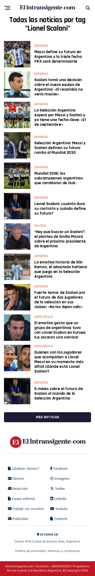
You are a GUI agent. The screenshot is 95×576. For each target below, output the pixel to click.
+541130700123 (60, 566)
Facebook (60, 468)
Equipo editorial (23, 498)
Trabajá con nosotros (28, 509)
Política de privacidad (30, 551)
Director (18, 478)
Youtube (61, 509)
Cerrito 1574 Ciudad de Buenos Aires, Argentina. (48, 538)
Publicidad (20, 519)
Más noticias (47, 417)
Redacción (20, 488)
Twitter (59, 488)
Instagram (61, 478)
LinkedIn (59, 498)
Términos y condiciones (64, 551)
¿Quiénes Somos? (25, 468)
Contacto (60, 519)
